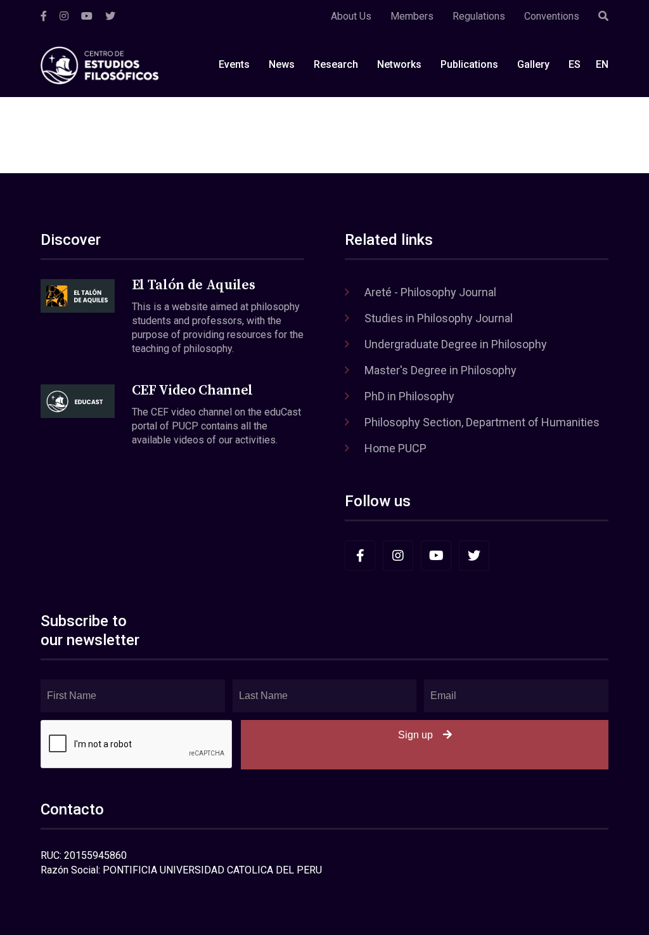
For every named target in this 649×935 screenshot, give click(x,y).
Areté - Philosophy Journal (430, 292)
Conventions (551, 16)
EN (602, 64)
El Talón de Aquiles (193, 285)
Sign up (415, 734)
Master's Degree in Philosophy (440, 370)
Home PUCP (395, 448)
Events (234, 64)
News (282, 64)
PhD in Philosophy (409, 396)
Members (412, 16)
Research (336, 64)
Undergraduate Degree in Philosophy (455, 344)
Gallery (533, 64)
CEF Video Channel (192, 390)
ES (575, 64)
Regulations (479, 16)
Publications (469, 64)
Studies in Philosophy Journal (438, 318)
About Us (351, 16)
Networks (399, 64)
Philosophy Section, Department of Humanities (482, 422)
